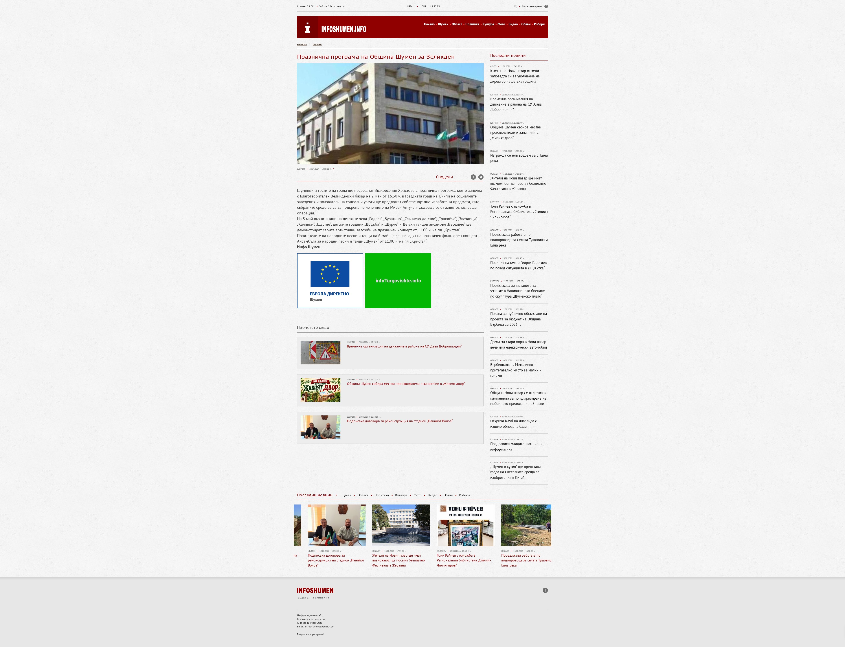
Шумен (443, 24)
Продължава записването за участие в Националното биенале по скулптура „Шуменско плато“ (517, 291)
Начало (429, 24)
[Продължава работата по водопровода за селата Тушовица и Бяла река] (455, 525)
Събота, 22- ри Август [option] (320, 6)
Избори (539, 24)
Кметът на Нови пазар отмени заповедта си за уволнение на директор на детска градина (515, 76)
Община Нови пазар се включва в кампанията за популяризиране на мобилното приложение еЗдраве (518, 398)
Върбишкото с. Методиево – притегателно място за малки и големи (516, 370)
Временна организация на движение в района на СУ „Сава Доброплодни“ (404, 346)
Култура (488, 24)
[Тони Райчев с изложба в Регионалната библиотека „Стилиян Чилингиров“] (390, 525)
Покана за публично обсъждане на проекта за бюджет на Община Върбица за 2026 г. (518, 319)
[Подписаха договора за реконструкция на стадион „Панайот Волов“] (320, 427)
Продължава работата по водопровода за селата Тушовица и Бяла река (519, 240)
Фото (501, 24)
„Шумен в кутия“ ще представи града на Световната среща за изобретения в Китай (515, 472)
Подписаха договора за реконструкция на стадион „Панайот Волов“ (400, 421)
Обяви (526, 24)
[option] (422, 6)
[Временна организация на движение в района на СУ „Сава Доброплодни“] (320, 352)
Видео (513, 24)
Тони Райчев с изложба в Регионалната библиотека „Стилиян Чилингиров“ (519, 211)
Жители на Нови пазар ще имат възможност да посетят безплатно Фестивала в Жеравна (518, 183)
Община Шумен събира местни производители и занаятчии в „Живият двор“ (406, 383)
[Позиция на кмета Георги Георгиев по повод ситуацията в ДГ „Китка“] (519, 525)
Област (457, 24)
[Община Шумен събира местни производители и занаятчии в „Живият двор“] (320, 389)
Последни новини (508, 55)
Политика (472, 24)
